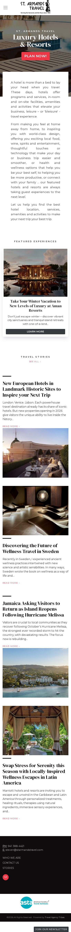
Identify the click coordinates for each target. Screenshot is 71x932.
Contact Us (11, 862)
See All (34, 361)
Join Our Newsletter (51, 929)
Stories (8, 868)
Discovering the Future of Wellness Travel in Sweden (31, 548)
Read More (10, 426)
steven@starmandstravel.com (24, 849)
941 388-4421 (16, 846)
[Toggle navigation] (5, 7)
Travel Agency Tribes (54, 917)
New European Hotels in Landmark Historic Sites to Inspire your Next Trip (32, 389)
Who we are (12, 857)
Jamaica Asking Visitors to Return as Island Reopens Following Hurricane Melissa (33, 609)
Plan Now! (35, 56)
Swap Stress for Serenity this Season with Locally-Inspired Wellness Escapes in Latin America (34, 774)
